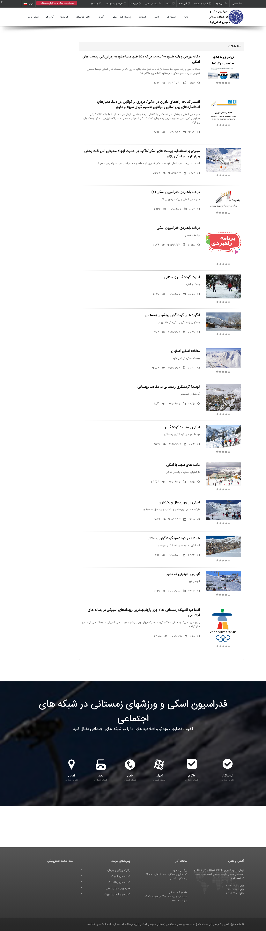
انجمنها (64, 17)
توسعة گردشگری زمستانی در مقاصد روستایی (168, 387)
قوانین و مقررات (201, 4)
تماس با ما (33, 17)
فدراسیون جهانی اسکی (118, 888)
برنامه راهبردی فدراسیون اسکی (178, 228)
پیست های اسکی (121, 17)
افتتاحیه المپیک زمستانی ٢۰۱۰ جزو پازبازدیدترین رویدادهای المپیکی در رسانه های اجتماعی (144, 612)
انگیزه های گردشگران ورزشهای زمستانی (172, 315)
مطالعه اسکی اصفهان (185, 351)
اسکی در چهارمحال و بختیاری (179, 502)
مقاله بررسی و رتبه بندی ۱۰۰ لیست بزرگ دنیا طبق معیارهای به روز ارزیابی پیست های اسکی (141, 59)
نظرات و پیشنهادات (114, 4)
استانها (142, 17)
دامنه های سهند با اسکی (183, 465)
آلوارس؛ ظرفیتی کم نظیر (183, 574)
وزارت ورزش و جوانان (118, 870)
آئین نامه (183, 4)
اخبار (156, 17)
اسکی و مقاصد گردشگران (182, 427)
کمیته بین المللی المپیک (117, 894)
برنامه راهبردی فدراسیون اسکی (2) (175, 192)
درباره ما (134, 4)
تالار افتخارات (83, 17)
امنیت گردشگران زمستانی (182, 277)
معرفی (235, 4)
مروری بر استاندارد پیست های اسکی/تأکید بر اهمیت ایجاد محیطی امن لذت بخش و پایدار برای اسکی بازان (142, 153)
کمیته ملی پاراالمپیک (119, 882)
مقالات (169, 4)
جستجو (94, 4)
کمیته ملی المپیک (120, 876)
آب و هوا (49, 17)
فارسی (30, 4)
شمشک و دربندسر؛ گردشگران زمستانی (173, 538)
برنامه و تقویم (151, 4)
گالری (101, 17)
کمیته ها (171, 17)
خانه (186, 17)
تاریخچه (220, 4)
